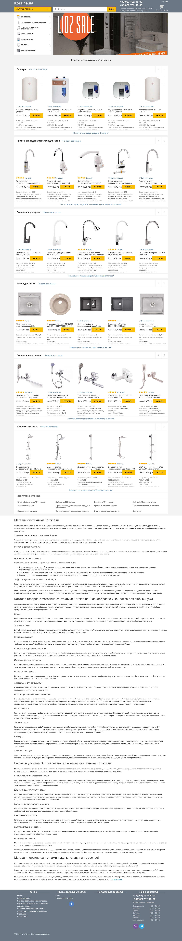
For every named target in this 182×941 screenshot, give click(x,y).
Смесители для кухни (28, 212)
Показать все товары (38, 69)
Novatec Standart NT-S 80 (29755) (150, 111)
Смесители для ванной (29, 355)
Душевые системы (27, 426)
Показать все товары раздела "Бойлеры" (91, 133)
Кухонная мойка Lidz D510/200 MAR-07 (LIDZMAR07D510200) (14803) (60, 326)
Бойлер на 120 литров (65, 502)
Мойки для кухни (26, 283)
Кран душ (137, 511)
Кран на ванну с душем (27, 511)
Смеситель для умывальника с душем (72, 511)
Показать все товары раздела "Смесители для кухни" (91, 276)
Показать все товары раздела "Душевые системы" (91, 490)
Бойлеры (22, 69)
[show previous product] (158, 69)
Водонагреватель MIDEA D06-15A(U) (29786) (59, 111)
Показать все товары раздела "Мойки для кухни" (91, 347)
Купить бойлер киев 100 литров (31, 502)
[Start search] (55, 9)
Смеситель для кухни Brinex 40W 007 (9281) (120, 253)
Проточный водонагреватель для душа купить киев (73, 506)
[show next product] (165, 69)
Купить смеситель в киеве (105, 506)
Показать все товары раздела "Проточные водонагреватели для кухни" (91, 204)
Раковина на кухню (25, 506)
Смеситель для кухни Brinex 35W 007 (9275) (59, 253)
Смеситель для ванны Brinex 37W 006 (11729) (120, 396)
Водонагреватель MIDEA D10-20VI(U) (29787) (90, 111)
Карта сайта (117, 879)
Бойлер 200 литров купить (144, 502)
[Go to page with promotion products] (110, 34)
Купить (36, 115)
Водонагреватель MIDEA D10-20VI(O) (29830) (120, 111)
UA (166, 1)
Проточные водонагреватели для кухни (38, 140)
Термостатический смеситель (146, 506)
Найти (111, 9)
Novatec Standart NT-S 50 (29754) (27, 111)
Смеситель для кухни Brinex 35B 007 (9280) (28, 253)
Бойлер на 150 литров (103, 502)
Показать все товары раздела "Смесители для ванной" (91, 419)
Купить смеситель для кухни (106, 511)
